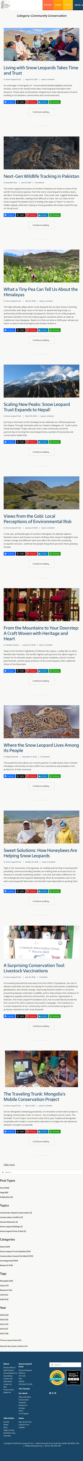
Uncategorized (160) (9, 1260)
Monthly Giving (9, 1433)
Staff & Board (8, 1370)
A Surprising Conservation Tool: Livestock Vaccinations (34, 968)
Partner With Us (9, 1367)
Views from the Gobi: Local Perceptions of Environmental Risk (38, 518)
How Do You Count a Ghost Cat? (14, 1346)
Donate (48, 4)
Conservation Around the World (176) (16, 1256)
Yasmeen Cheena (12, 645)
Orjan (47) (4, 1285)
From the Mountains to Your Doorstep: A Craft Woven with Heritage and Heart (41, 633)
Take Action (8, 1418)
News (21, 1418)
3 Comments (39, 182)
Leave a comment (48, 79)
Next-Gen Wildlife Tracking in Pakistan (41, 176)
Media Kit (7, 1392)
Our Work (23, 1393)
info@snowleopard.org (33, 1446)
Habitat (21, 1381)
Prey (20, 1379)
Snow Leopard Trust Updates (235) (15, 1251)
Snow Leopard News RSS (11, 1340)
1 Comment (43, 977)
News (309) (5, 1247)
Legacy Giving (8, 1430)
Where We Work (25, 1397)
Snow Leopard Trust (13, 79)
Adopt (58, 4)
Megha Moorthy (12, 757)
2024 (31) (4, 1324)
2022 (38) (4, 1333)
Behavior (22, 1373)
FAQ (5, 1387)
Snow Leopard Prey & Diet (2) (13, 1231)
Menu (78, 5)
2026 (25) (4, 1315)
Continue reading (41, 112)
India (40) (4, 1299)
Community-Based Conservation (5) (16, 1212)
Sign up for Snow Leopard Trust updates (25, 1425)
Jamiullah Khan (11, 182)
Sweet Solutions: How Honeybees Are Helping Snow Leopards (40, 853)
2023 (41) (4, 1329)
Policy (21, 1411)
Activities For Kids (25, 1384)
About (6, 1364)
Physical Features (25, 1370)
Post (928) (4, 1188)
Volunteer (7, 1436)
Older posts (9, 1164)
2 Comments (45, 757)
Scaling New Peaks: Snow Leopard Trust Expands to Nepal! (37, 407)
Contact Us (7, 1384)
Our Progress (24, 1413)
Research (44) (6, 1290)
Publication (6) (6, 1197)
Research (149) (6, 1265)
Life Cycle (22, 1376)
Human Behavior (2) (9, 1222)
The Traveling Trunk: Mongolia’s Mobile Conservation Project (34, 1096)
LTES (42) (4, 1295)
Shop (67, 4)
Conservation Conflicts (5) (11, 1217)
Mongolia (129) (6, 1281)
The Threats (24, 1388)
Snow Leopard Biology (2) (11, 1226)
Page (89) (4, 1192)
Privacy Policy (8, 1390)
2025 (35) (4, 1319)
